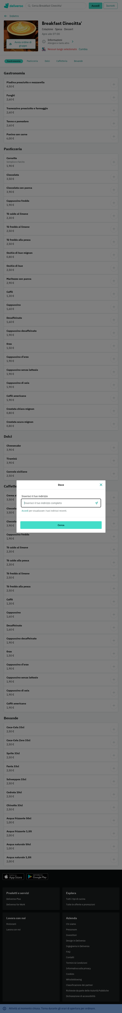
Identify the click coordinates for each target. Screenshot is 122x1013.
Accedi (25, 510)
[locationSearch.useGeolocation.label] (96, 503)
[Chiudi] (101, 485)
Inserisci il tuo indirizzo (35, 496)
